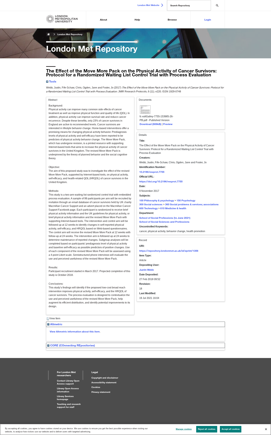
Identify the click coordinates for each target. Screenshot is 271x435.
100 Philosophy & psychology (156, 200)
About (103, 19)
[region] (135, 429)
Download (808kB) (150, 123)
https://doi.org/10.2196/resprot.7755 (161, 181)
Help (137, 19)
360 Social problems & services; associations (192, 204)
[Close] (266, 429)
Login (207, 19)
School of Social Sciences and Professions (164, 221)
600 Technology (148, 208)
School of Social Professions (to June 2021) (164, 217)
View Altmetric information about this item (75, 331)
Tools (52, 81)
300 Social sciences (150, 204)
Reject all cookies (206, 429)
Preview (168, 123)
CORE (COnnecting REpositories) (72, 345)
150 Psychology (186, 200)
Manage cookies (184, 429)
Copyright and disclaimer (104, 377)
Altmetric (55, 324)
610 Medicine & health (173, 208)
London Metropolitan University (48, 34)
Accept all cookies (231, 429)
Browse (172, 19)
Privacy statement (100, 392)
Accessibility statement (103, 382)
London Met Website (148, 5)
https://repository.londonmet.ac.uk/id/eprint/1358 (168, 250)
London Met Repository (69, 34)
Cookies (95, 387)
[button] (47, 318)
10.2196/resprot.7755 (151, 171)
